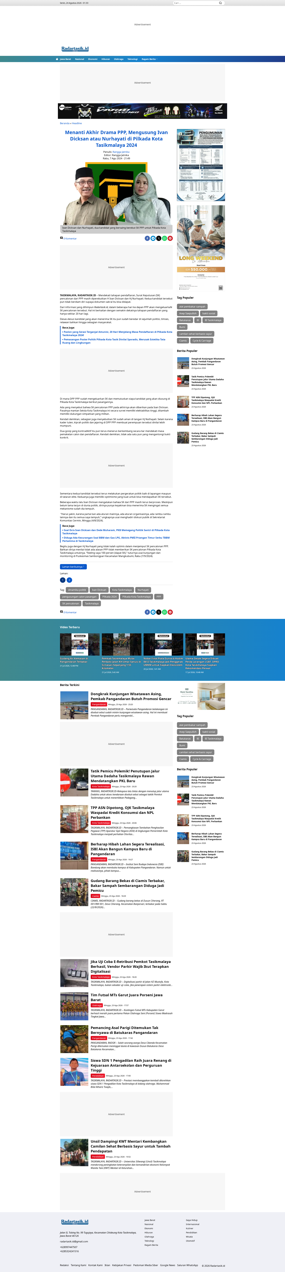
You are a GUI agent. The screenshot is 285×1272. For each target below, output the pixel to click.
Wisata (189, 1236)
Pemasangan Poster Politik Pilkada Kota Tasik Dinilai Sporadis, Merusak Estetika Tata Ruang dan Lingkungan (113, 341)
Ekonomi (92, 59)
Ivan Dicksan (99, 589)
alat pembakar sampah (192, 306)
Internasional (192, 1224)
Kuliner (189, 1228)
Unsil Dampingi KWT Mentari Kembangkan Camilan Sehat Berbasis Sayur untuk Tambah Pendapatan (131, 1146)
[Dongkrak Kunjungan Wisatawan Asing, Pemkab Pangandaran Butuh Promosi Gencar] (183, 363)
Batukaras (185, 320)
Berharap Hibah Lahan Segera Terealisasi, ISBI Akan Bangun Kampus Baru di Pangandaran (206, 418)
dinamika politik (77, 589)
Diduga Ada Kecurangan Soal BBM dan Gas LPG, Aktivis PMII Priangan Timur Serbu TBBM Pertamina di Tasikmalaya (116, 539)
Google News (167, 1265)
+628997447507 (68, 1247)
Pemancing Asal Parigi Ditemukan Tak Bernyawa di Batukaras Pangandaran (124, 1030)
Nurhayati (143, 589)
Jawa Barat (65, 59)
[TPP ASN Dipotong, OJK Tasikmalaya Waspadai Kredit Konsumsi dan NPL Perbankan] (183, 402)
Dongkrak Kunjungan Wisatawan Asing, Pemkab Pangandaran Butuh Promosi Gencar (208, 361)
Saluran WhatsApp (187, 1265)
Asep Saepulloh (188, 313)
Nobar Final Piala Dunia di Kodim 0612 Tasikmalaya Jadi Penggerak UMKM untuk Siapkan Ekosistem (163, 662)
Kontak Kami (95, 1265)
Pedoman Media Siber (145, 1265)
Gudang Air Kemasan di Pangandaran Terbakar (74, 660)
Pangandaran (99, 704)
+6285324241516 (69, 1251)
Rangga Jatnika (121, 151)
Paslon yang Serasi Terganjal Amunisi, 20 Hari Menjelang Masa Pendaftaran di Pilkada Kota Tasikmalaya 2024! (117, 333)
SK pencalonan (70, 603)
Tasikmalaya (92, 603)
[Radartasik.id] (75, 49)
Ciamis (183, 340)
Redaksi (64, 1265)
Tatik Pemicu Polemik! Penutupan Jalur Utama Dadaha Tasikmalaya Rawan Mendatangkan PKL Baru (207, 380)
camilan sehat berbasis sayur (195, 333)
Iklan (107, 1265)
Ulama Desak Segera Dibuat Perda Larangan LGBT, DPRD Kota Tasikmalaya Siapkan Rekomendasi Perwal (202, 663)
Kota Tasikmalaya (122, 589)
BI (198, 320)
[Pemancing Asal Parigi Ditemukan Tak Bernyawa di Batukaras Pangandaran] (74, 1039)
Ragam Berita (149, 59)
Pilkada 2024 (109, 596)
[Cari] (220, 3)
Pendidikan (98, 1075)
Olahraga (118, 59)
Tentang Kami (78, 1265)
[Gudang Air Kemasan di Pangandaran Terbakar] (80, 644)
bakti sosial (208, 313)
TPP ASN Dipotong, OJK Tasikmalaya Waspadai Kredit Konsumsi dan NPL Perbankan (206, 400)
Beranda (64, 123)
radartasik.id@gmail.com (74, 1241)
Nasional (79, 59)
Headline (77, 123)
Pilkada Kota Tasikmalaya (136, 596)
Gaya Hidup (192, 1220)
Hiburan (106, 59)
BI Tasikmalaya (213, 320)
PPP (159, 596)
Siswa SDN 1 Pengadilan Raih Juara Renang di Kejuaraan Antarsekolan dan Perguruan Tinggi (131, 1065)
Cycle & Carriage (202, 340)
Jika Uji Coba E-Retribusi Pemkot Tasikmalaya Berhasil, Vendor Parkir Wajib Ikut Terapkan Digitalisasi (131, 966)
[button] (150, 59)
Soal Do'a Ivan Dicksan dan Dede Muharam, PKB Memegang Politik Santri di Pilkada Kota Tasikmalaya (116, 532)
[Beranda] (57, 59)
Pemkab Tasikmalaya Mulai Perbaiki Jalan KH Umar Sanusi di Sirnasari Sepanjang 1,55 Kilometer (121, 663)
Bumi (182, 327)
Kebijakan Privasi (121, 1265)
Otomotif (190, 1240)
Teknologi (133, 59)
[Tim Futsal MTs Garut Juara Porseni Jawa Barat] (74, 1006)
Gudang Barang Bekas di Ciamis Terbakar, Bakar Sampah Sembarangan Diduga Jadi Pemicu (207, 437)
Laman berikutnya (72, 566)
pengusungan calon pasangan (79, 596)
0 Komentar (70, 238)
